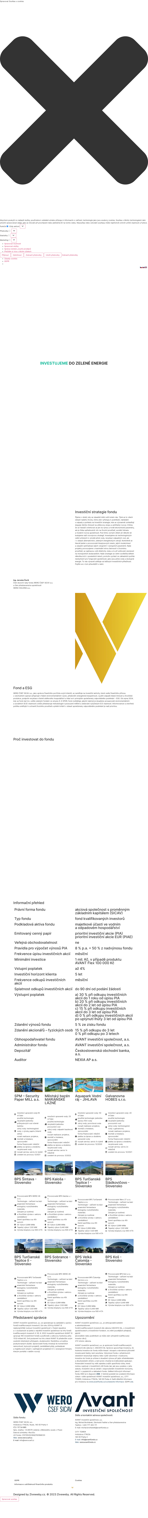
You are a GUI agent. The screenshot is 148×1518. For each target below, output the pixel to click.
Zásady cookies (10, 259)
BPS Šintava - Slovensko (25, 1181)
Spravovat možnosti (12, 244)
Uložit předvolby (53, 255)
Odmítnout (17, 255)
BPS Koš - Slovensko (113, 1259)
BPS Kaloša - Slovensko (55, 1181)
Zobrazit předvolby (34, 255)
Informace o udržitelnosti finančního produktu (33, 1484)
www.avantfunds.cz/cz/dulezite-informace (106, 1382)
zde (131, 1382)
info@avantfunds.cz (89, 1439)
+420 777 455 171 (89, 1425)
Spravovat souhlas (9, 1499)
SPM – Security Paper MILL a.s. (27, 1098)
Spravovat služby (11, 246)
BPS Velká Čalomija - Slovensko (83, 1260)
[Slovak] (143, 267)
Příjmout (5, 255)
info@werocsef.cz (27, 1440)
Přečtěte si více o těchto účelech (17, 251)
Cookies (78, 1480)
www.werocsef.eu (25, 1438)
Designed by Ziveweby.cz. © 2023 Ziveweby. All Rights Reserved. (54, 1494)
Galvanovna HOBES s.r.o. (115, 1098)
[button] (74, 111)
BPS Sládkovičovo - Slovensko (117, 1182)
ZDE (98, 1374)
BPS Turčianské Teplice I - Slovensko (88, 1182)
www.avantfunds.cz (88, 1442)
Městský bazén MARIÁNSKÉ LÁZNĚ (57, 1099)
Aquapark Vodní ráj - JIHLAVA (88, 1098)
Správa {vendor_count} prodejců (17, 249)
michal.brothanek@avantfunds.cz (94, 1428)
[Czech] (141, 267)
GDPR (6, 261)
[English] (146, 267)
